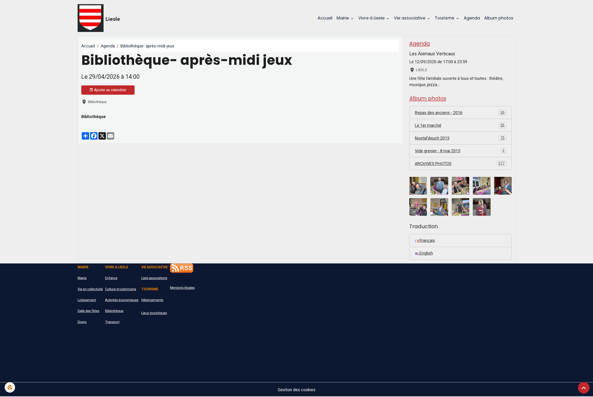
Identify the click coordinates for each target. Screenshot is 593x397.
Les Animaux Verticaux (432, 53)
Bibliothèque (114, 311)
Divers (82, 322)
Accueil (325, 18)
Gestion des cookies (296, 389)
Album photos (498, 18)
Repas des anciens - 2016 (460, 112)
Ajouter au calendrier (109, 90)
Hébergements (152, 300)
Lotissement (87, 300)
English (426, 253)
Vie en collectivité (90, 289)
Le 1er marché (460, 125)
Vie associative (410, 18)
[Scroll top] (584, 388)
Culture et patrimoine (120, 289)
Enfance (111, 278)
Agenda (472, 18)
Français (427, 240)
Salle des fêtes (88, 311)
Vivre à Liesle (372, 18)
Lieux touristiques (154, 313)
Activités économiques (122, 300)
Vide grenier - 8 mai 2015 (460, 150)
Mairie (343, 18)
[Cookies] (10, 387)
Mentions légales (182, 288)
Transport (112, 322)
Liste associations (154, 278)
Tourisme (445, 18)
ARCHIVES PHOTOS (460, 163)
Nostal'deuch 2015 (460, 138)
